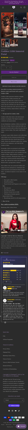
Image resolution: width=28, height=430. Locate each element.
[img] (11, 286)
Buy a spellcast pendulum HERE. (10, 204)
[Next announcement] (25, 2)
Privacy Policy (6, 348)
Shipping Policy (6, 352)
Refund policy (8, 424)
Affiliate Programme (8, 339)
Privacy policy (16, 424)
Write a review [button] (14, 266)
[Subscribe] (22, 400)
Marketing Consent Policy (9, 355)
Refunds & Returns (7, 365)
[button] (3, 7)
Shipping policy (10, 426)
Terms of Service (7, 359)
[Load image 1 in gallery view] (5, 43)
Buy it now (14, 81)
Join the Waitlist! (14, 72)
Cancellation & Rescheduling (9, 369)
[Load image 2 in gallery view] (14, 43)
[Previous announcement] (2, 2)
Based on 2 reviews (8, 264)
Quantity (3, 64)
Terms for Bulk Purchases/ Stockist (11, 362)
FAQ (4, 336)
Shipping (8, 62)
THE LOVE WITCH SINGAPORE (13, 422)
